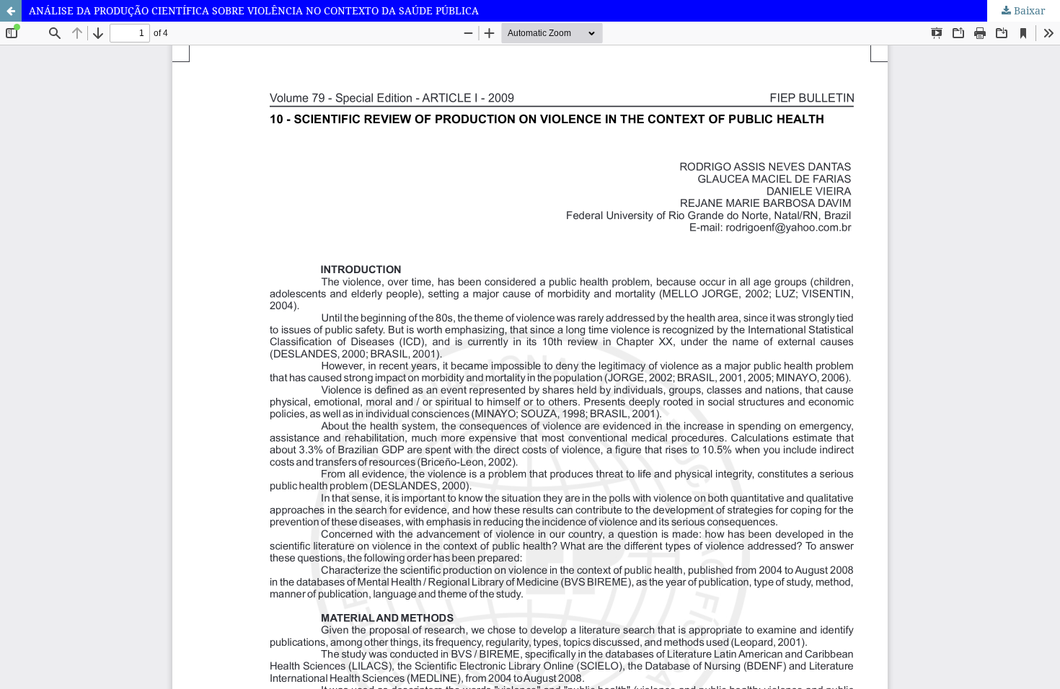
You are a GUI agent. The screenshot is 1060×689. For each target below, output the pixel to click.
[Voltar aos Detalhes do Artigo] (11, 11)
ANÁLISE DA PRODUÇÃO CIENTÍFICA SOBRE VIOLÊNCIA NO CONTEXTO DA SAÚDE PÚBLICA (254, 10)
